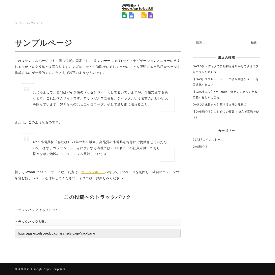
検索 (254, 42)
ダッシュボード (93, 172)
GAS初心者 (200, 146)
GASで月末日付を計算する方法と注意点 (220, 104)
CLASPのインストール (208, 139)
